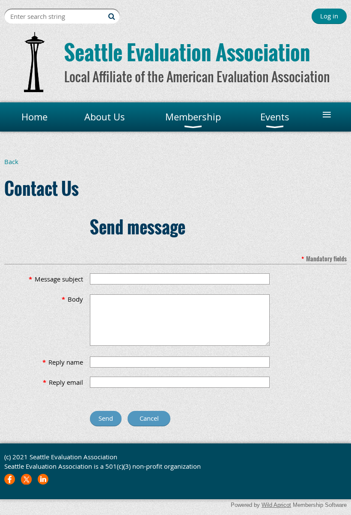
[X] (26, 479)
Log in (329, 16)
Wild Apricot (276, 505)
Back (11, 161)
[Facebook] (9, 479)
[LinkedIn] (43, 479)
